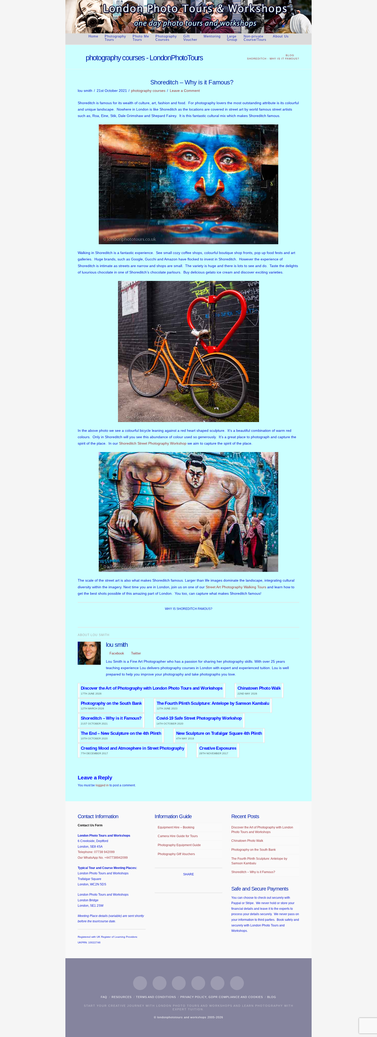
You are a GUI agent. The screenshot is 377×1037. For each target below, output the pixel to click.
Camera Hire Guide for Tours (178, 836)
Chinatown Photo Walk (247, 841)
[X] (159, 983)
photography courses (148, 91)
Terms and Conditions (156, 997)
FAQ (104, 997)
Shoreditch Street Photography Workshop (152, 443)
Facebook (116, 653)
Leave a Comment (185, 91)
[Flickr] (237, 983)
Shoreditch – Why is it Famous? (253, 872)
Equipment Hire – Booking (176, 827)
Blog (271, 997)
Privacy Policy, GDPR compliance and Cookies (221, 997)
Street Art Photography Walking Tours (236, 587)
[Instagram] (198, 983)
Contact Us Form (90, 825)
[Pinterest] (217, 983)
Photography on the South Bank (253, 850)
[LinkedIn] (179, 983)
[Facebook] (140, 983)
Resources (122, 997)
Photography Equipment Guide (179, 845)
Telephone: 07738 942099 (96, 852)
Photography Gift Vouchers (176, 854)
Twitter (135, 653)
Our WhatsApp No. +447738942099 (103, 857)
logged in (102, 785)
